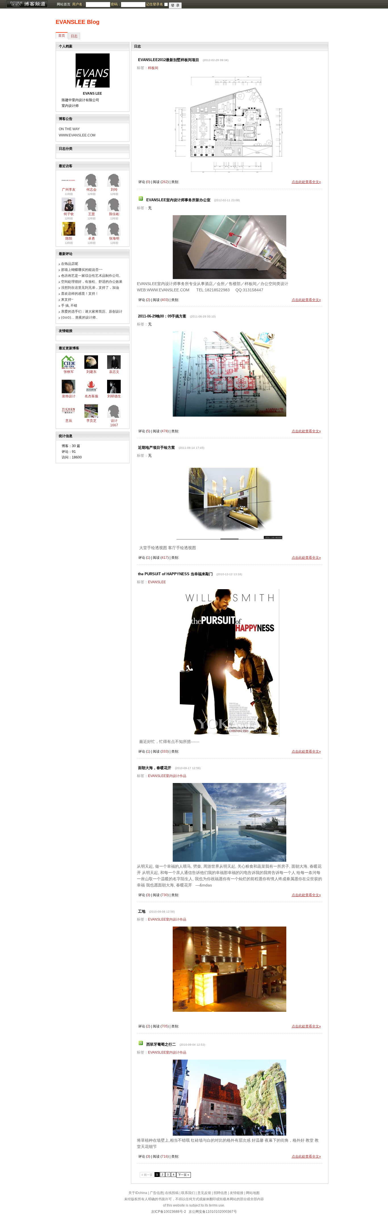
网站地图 (253, 1193)
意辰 (68, 421)
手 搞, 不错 (69, 306)
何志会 (91, 190)
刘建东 (91, 372)
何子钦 (69, 214)
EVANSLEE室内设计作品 (167, 776)
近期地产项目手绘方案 (156, 447)
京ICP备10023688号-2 (168, 1212)
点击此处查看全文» (306, 182)
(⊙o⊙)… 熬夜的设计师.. (79, 317)
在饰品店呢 (69, 264)
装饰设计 (69, 396)
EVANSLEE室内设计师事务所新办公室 (178, 200)
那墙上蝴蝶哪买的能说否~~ (82, 270)
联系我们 (188, 1193)
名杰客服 (91, 396)
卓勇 (91, 238)
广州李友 (69, 190)
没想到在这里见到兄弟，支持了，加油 (90, 288)
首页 (61, 36)
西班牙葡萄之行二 (161, 1044)
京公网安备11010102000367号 (213, 1212)
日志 (74, 36)
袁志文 (114, 372)
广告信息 (156, 1193)
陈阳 (68, 238)
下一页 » (183, 1174)
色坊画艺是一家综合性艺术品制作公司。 (91, 276)
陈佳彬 (114, 214)
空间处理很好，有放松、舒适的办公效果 (91, 282)
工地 (141, 911)
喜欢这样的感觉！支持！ (80, 294)
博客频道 (27, 4)
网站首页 (63, 4)
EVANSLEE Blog (77, 22)
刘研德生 (114, 396)
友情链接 (236, 1193)
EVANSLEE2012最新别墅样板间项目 (168, 60)
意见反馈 (204, 1193)
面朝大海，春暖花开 (154, 768)
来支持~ (67, 300)
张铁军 (69, 372)
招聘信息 (220, 1193)
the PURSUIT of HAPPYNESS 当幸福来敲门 (175, 574)
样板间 (153, 68)
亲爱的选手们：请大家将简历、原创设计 (91, 311)
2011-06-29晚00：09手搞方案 (162, 316)
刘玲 (114, 190)
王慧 (91, 214)
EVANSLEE (157, 582)
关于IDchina (137, 1193)
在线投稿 (172, 1193)
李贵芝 (91, 421)
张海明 (114, 238)
